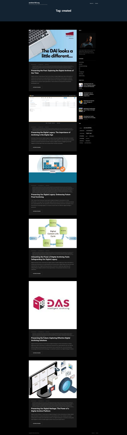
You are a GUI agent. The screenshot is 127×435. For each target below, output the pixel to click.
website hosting (81, 75)
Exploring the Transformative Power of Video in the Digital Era (89, 110)
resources (88, 140)
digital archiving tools (64, 252)
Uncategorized (33, 64)
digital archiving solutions (41, 334)
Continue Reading (37, 87)
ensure (51, 187)
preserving (61, 68)
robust (64, 405)
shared (45, 192)
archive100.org (34, 3)
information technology (83, 66)
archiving (38, 128)
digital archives (48, 66)
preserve (55, 335)
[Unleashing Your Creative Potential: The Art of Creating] (81, 118)
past (53, 68)
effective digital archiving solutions (62, 334)
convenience (89, 130)
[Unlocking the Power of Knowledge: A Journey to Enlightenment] (81, 94)
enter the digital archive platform (66, 403)
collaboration (82, 130)
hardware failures (35, 129)
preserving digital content (56, 191)
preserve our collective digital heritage (48, 405)
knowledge (82, 138)
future (36, 67)
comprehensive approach (58, 333)
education (80, 64)
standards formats (50, 192)
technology (81, 142)
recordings (65, 68)
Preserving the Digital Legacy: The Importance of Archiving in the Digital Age (50, 133)
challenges (42, 252)
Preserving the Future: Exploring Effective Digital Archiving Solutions (50, 339)
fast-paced (70, 128)
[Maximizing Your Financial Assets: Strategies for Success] (81, 102)
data (58, 128)
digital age (43, 66)
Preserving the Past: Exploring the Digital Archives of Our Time (52, 72)
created (37, 66)
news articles (45, 129)
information (65, 67)
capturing (38, 252)
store (68, 335)
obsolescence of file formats (67, 404)
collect (46, 402)
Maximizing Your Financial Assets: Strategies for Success (89, 102)
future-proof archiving (63, 187)
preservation (87, 138)
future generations (55, 187)
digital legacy (61, 128)
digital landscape (50, 403)
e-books (58, 403)
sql (79, 69)
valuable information (47, 255)
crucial (40, 66)
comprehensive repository (52, 402)
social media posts (45, 406)
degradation (71, 402)
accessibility (88, 128)
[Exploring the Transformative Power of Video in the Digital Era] (81, 110)
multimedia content (58, 404)
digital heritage (46, 187)
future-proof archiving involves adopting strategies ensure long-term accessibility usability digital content (52, 188)
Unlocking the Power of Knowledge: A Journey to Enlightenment (88, 94)
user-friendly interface (88, 142)
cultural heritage (57, 252)
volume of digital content (43, 130)
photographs (56, 68)
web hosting (81, 73)
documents (65, 66)
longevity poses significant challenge (39, 190)
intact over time (35, 253)
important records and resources (56, 67)
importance (48, 67)
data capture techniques (64, 402)
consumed (34, 66)
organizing (50, 129)
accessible (34, 128)
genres (87, 136)
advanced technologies (36, 402)
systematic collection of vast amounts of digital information (59, 406)
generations (70, 189)
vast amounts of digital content (39, 336)
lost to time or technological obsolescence (44, 68)
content (49, 252)
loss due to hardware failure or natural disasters (46, 404)
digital (42, 187)
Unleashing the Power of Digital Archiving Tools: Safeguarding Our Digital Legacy (50, 258)
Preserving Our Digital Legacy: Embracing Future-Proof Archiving (51, 195)
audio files (42, 402)
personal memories (56, 129)
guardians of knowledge (42, 67)
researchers (82, 140)
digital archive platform (36, 403)
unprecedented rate (35, 130)
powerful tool (38, 405)
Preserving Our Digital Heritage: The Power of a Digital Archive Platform (50, 409)
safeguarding (70, 68)
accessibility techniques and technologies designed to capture (43, 333)
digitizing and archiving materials (57, 66)
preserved (61, 129)
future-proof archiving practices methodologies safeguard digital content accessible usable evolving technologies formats (53, 189)
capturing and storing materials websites (47, 128)
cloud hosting (81, 62)
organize (33, 405)
